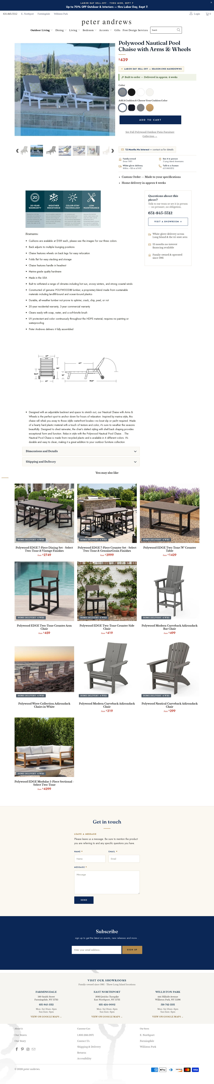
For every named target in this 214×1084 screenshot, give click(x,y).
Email (113, 851)
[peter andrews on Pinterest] (22, 1049)
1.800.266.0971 (85, 1035)
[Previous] (17, 89)
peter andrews (31, 1069)
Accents (104, 30)
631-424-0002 (107, 1004)
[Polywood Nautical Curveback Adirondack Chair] (169, 669)
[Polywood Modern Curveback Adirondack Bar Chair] (169, 591)
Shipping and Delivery (41, 461)
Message (80, 867)
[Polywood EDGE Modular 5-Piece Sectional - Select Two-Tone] (44, 747)
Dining (59, 30)
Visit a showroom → (168, 221)
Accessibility (84, 1058)
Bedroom (88, 30)
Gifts (117, 30)
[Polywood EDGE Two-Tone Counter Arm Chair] (44, 591)
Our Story (20, 1041)
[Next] (112, 89)
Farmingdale (44, 14)
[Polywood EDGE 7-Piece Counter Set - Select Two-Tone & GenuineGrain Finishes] (107, 513)
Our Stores (21, 1035)
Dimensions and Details (42, 451)
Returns (81, 1052)
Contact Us (83, 1041)
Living (73, 30)
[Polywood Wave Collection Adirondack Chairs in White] (44, 669)
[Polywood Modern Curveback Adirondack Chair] (107, 669)
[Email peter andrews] (33, 1049)
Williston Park (61, 14)
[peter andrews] (107, 20)
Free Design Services (135, 30)
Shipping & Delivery (89, 1046)
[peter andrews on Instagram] (28, 1049)
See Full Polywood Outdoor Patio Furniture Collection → (149, 134)
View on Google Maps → (46, 1017)
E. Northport (27, 14)
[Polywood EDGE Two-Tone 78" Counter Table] (169, 513)
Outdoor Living (41, 30)
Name (78, 851)
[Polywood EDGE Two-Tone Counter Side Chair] (107, 591)
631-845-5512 (10, 14)
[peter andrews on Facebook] (17, 1049)
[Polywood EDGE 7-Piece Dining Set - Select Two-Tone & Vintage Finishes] (44, 513)
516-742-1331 (168, 1004)
